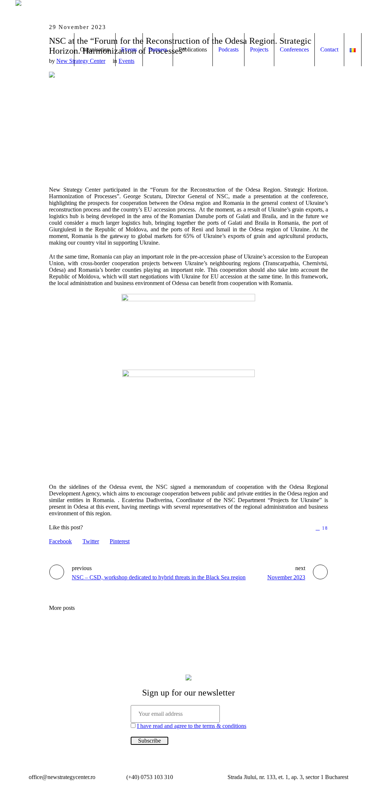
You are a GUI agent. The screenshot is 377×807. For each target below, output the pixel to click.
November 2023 (286, 577)
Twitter (90, 541)
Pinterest (120, 541)
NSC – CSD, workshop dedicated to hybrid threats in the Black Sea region (159, 577)
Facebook (60, 541)
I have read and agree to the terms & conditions (191, 726)
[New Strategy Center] (188, 677)
